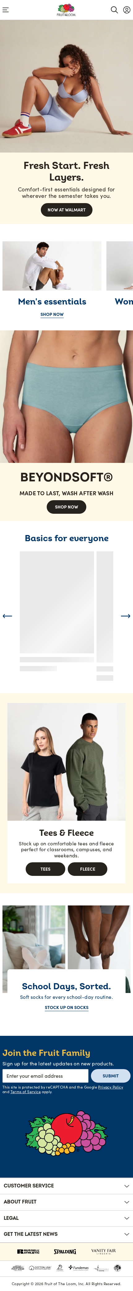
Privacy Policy (110, 1087)
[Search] (114, 10)
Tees (45, 869)
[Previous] (7, 616)
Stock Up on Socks (66, 1007)
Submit (111, 1076)
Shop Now (52, 314)
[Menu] (5, 10)
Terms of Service (26, 1091)
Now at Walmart (67, 210)
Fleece (87, 869)
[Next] (126, 616)
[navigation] (127, 10)
